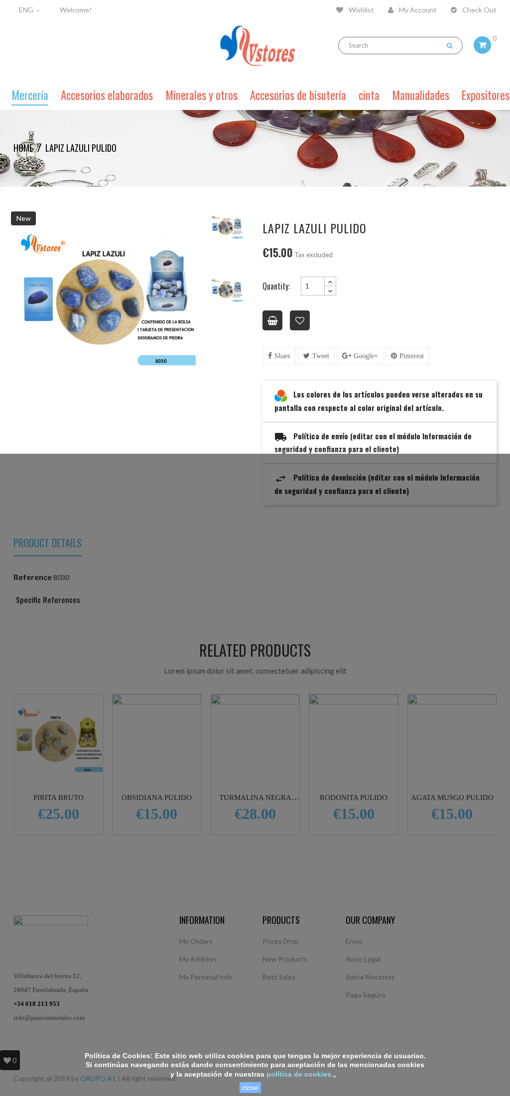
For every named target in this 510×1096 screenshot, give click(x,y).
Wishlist (360, 9)
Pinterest (411, 356)
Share (282, 356)
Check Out (479, 9)
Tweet (320, 356)
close (250, 1088)
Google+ (366, 356)
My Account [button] (417, 9)
